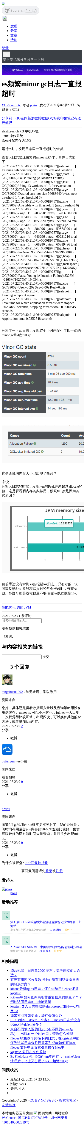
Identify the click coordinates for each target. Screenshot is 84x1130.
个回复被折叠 (36, 863)
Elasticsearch (11, 105)
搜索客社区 (67, 1100)
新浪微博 (34, 118)
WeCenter (8, 1118)
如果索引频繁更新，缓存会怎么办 (36, 1015)
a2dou (6, 809)
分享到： (9, 118)
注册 (59, 871)
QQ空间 (22, 118)
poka (33, 105)
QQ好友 (54, 118)
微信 (44, 118)
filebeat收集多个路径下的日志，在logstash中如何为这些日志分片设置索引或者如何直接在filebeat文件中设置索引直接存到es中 (44, 1042)
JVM (27, 607)
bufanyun (8, 761)
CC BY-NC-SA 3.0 (43, 1100)
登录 (5, 48)
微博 (13, 738)
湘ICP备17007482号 (33, 1118)
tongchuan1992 (12, 692)
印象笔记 (67, 118)
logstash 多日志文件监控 (28, 1052)
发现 (13, 26)
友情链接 (9, 1105)
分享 (13, 31)
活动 (13, 40)
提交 (45, 656)
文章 (13, 35)
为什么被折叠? (13, 863)
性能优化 (9, 607)
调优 (19, 607)
